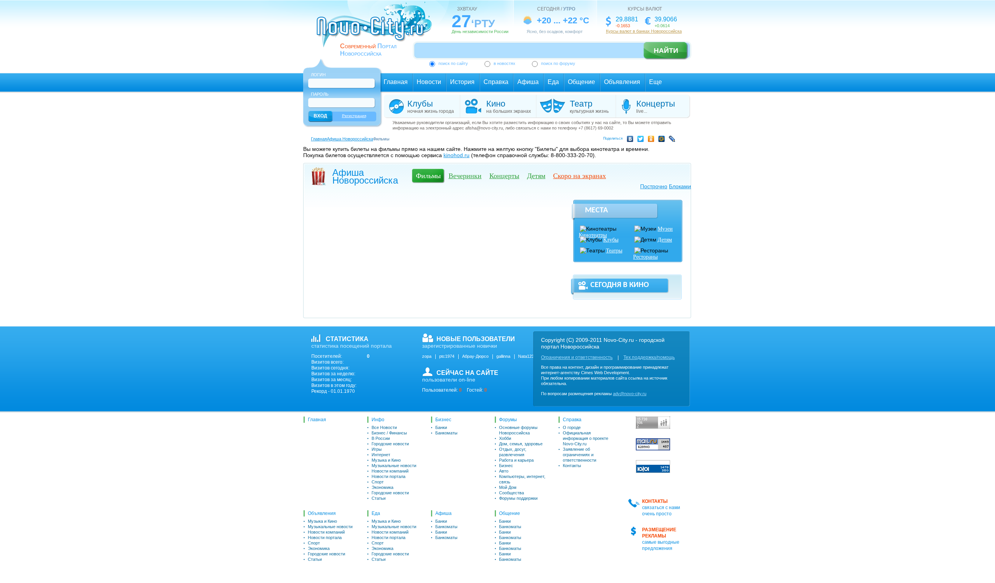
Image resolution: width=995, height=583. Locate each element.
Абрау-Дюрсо (475, 356)
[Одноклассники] (652, 140)
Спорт (378, 482)
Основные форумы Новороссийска (518, 430)
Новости (429, 82)
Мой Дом (508, 487)
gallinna (503, 356)
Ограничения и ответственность (577, 357)
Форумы (508, 419)
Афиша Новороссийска (350, 139)
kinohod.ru (456, 155)
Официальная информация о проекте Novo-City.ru (585, 438)
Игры (377, 449)
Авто (503, 471)
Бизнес (443, 419)
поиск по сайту (453, 63)
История (462, 82)
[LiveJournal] (673, 140)
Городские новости (390, 443)
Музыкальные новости (394, 465)
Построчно (653, 186)
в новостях (504, 63)
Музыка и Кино (386, 460)
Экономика (382, 487)
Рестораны (645, 257)
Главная (396, 82)
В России (381, 438)
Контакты (572, 465)
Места (596, 210)
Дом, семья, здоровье (521, 443)
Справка (496, 82)
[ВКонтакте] (631, 140)
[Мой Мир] (663, 140)
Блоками (680, 186)
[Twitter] (642, 140)
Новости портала (388, 476)
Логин (318, 74)
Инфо (378, 419)
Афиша (528, 82)
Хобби (505, 438)
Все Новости (384, 427)
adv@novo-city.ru (629, 393)
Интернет (381, 454)
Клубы (610, 240)
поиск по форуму (558, 63)
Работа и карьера (516, 460)
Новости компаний (390, 471)
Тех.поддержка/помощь (649, 357)
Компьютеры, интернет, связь (522, 479)
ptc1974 (446, 356)
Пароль (319, 94)
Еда (553, 82)
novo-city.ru (377, 30)
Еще (655, 82)
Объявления (622, 82)
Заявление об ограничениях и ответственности (579, 454)
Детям (665, 240)
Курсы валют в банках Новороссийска (644, 31)
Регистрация (354, 116)
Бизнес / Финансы (389, 433)
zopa (426, 356)
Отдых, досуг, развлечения (512, 452)
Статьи (379, 498)
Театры (614, 251)
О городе (572, 427)
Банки (441, 427)
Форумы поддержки (518, 498)
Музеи (665, 229)
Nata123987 (529, 356)
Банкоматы (446, 433)
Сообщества (511, 492)
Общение (581, 82)
